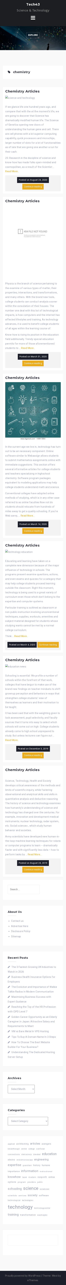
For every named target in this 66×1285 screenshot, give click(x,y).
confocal (40, 1149)
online (51, 1177)
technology (20, 1207)
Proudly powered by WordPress (23, 1275)
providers (31, 1182)
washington (42, 1215)
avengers (46, 1144)
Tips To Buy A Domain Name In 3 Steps (34, 1037)
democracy (26, 1154)
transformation (28, 1215)
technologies (27, 1200)
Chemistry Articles (22, 91)
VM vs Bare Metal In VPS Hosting (30, 1031)
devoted (37, 1154)
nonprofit (42, 1177)
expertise (14, 1165)
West (55, 1275)
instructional (46, 1171)
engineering (41, 1159)
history (36, 1165)
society (33, 1195)
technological (14, 1200)
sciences (44, 1189)
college (31, 1149)
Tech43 (33, 4)
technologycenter (42, 1208)
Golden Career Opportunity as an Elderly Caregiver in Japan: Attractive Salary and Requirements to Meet (32, 1021)
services (22, 1195)
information (29, 1171)
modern (32, 1177)
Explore (33, 35)
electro (11, 1159)
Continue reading (33, 186)
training (13, 1214)
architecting (22, 1144)
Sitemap (16, 936)
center (24, 1149)
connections (14, 1154)
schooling (15, 1188)
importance (14, 1171)
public (40, 1182)
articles (35, 1143)
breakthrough (14, 1149)
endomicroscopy (25, 1160)
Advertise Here (19, 926)
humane (46, 1165)
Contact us (17, 921)
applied (11, 1144)
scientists (12, 1196)
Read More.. (12, 171)
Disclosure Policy (20, 931)
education (49, 1154)
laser (24, 1177)
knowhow (14, 1176)
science (30, 1188)
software (44, 1195)
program (22, 1182)
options (12, 1182)
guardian (27, 1165)
